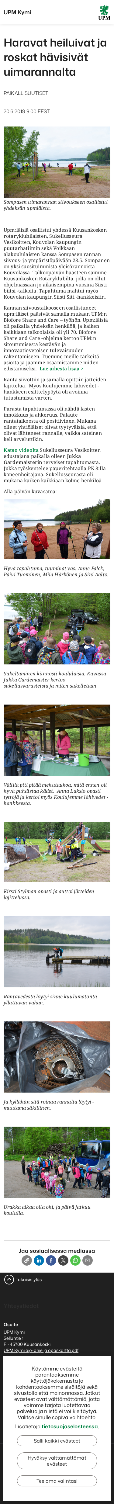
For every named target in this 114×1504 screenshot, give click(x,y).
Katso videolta (22, 450)
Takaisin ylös (29, 1279)
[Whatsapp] (75, 1260)
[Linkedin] (39, 1260)
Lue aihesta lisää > (61, 368)
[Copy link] (27, 1260)
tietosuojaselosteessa (70, 1426)
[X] (63, 1260)
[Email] (87, 1260)
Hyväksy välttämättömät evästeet (57, 1460)
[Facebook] (51, 1260)
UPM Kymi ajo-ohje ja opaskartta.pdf (41, 1350)
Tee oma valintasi (57, 1481)
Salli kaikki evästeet (57, 1440)
